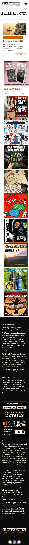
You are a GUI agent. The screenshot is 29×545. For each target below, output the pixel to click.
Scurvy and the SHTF (13, 41)
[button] (25, 4)
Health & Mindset (8, 37)
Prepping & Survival (17, 37)
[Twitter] (14, 542)
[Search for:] (12, 93)
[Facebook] (10, 542)
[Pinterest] (19, 542)
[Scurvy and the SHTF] (14, 28)
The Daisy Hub (12, 88)
